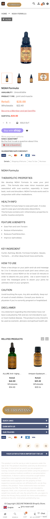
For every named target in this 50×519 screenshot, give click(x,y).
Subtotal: (6, 115)
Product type (7, 96)
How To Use (32, 161)
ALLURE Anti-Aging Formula (15, 373)
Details (7, 161)
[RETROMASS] (17, 409)
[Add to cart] (9, 392)
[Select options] (35, 392)
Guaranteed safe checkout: (14, 151)
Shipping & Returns (19, 161)
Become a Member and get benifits (18, 110)
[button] (11, 507)
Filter (8, 19)
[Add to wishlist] (27, 130)
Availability (6, 92)
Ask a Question (13, 144)
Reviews (42, 161)
